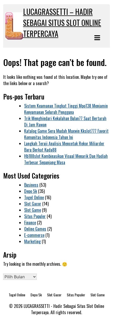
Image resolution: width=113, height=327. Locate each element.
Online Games (35, 229)
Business (31, 185)
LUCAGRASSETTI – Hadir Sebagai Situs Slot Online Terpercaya (62, 22)
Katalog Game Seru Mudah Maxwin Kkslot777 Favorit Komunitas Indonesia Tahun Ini (66, 134)
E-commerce (34, 235)
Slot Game (32, 210)
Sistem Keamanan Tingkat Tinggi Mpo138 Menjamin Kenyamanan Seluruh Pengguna (66, 109)
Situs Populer (35, 216)
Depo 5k (30, 191)
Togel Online (34, 197)
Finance (30, 222)
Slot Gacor (32, 204)
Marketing (32, 241)
